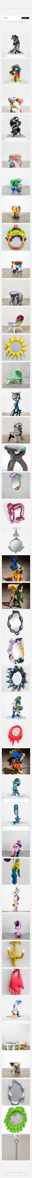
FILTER (6, 1172)
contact (20, 1172)
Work (11, 1172)
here (15, 21)
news (15, 1172)
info (26, 1172)
